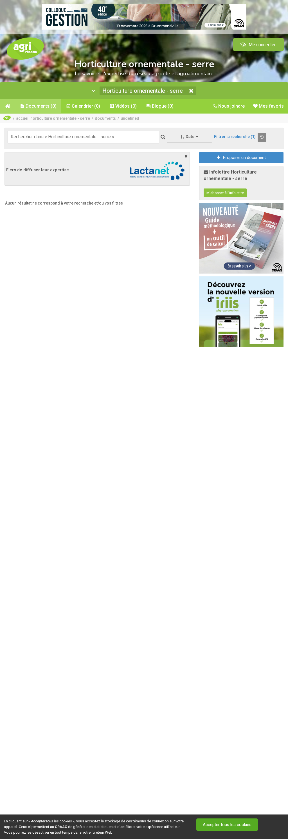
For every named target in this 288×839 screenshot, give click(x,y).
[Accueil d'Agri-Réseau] (25, 48)
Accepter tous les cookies (227, 824)
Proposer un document (244, 157)
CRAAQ (61, 827)
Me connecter (262, 44)
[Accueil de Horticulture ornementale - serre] (7, 106)
